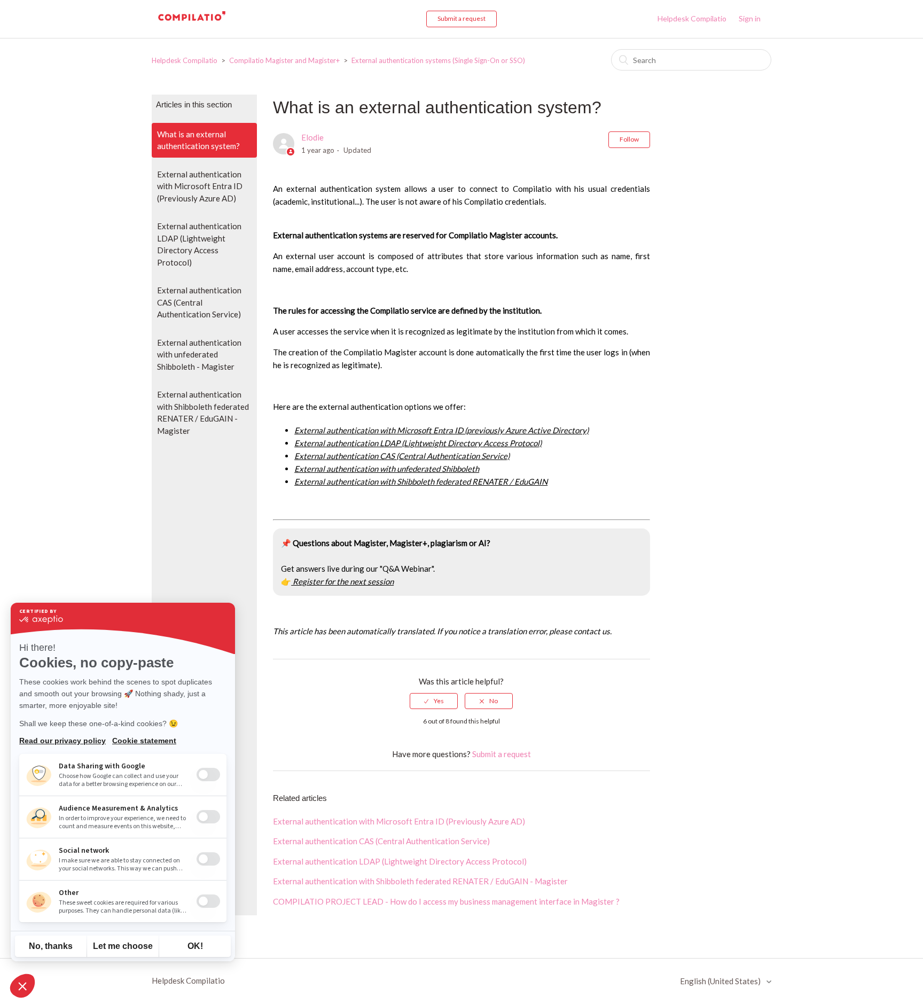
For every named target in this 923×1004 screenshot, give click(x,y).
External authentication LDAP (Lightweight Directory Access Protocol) (199, 244)
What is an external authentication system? (198, 140)
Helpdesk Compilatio (692, 18)
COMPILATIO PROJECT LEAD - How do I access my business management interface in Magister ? (446, 901)
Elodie (312, 137)
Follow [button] (629, 139)
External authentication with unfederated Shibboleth (386, 468)
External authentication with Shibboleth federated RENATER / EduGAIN (420, 481)
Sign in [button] (750, 18)
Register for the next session (342, 581)
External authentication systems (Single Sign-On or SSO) (438, 60)
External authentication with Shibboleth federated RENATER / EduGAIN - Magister (203, 412)
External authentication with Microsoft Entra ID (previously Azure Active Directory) (441, 430)
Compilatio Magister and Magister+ (285, 60)
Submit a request (461, 18)
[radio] (434, 701)
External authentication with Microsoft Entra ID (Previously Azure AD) (200, 186)
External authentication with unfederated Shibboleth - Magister (199, 354)
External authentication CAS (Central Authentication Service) (199, 302)
